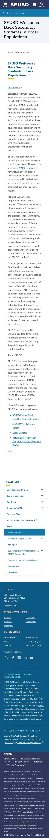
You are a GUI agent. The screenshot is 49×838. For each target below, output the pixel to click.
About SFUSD (12, 482)
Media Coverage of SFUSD (20, 538)
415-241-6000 (10, 601)
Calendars (8, 645)
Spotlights (12, 544)
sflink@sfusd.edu (11, 698)
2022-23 (36, 739)
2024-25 (15, 739)
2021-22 (9, 742)
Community (31, 617)
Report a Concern (33, 645)
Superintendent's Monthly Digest (23, 560)
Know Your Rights (33, 641)
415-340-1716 (32, 698)
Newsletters (13, 566)
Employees (8, 625)
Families (7, 617)
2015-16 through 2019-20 (29, 742)
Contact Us (12, 572)
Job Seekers (31, 621)
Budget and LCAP (14, 508)
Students (8, 621)
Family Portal (9, 637)
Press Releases (15, 12)
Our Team (11, 502)
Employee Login (11, 605)
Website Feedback (15, 765)
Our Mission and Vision (17, 489)
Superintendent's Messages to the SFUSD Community (23, 552)
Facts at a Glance (14, 514)
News (9, 526)
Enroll (6, 641)
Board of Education (15, 496)
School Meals (31, 637)
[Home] (19, 5)
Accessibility (10, 758)
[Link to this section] (28, 75)
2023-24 (26, 739)
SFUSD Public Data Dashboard (21, 520)
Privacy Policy (22, 761)
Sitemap (38, 761)
